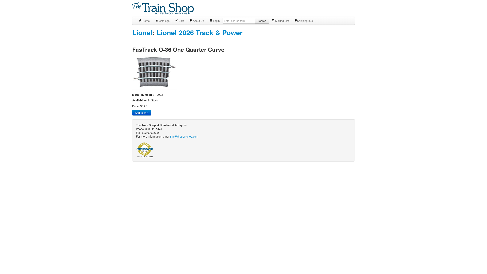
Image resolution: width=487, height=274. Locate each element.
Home (146, 21)
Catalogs (163, 21)
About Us (198, 21)
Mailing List (282, 21)
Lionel (142, 32)
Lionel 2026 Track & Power (200, 32)
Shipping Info (305, 21)
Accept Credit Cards (145, 157)
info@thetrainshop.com (184, 136)
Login (216, 21)
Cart (181, 21)
